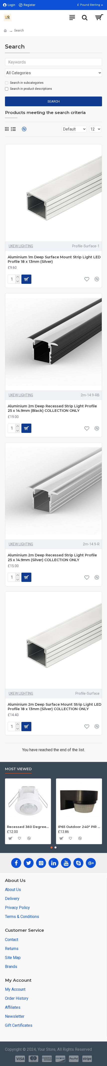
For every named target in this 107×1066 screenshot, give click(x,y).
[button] (52, 847)
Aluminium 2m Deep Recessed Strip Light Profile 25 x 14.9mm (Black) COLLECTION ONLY (52, 408)
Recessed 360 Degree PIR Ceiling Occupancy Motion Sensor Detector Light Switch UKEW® (28, 827)
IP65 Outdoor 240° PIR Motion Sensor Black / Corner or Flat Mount (79, 827)
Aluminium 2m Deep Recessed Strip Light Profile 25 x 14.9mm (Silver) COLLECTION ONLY (52, 557)
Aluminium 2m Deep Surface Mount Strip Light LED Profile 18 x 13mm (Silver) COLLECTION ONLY (54, 706)
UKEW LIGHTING (21, 246)
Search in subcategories (27, 83)
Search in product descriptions (31, 89)
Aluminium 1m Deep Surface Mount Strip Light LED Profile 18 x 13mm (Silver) (54, 259)
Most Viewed (18, 769)
